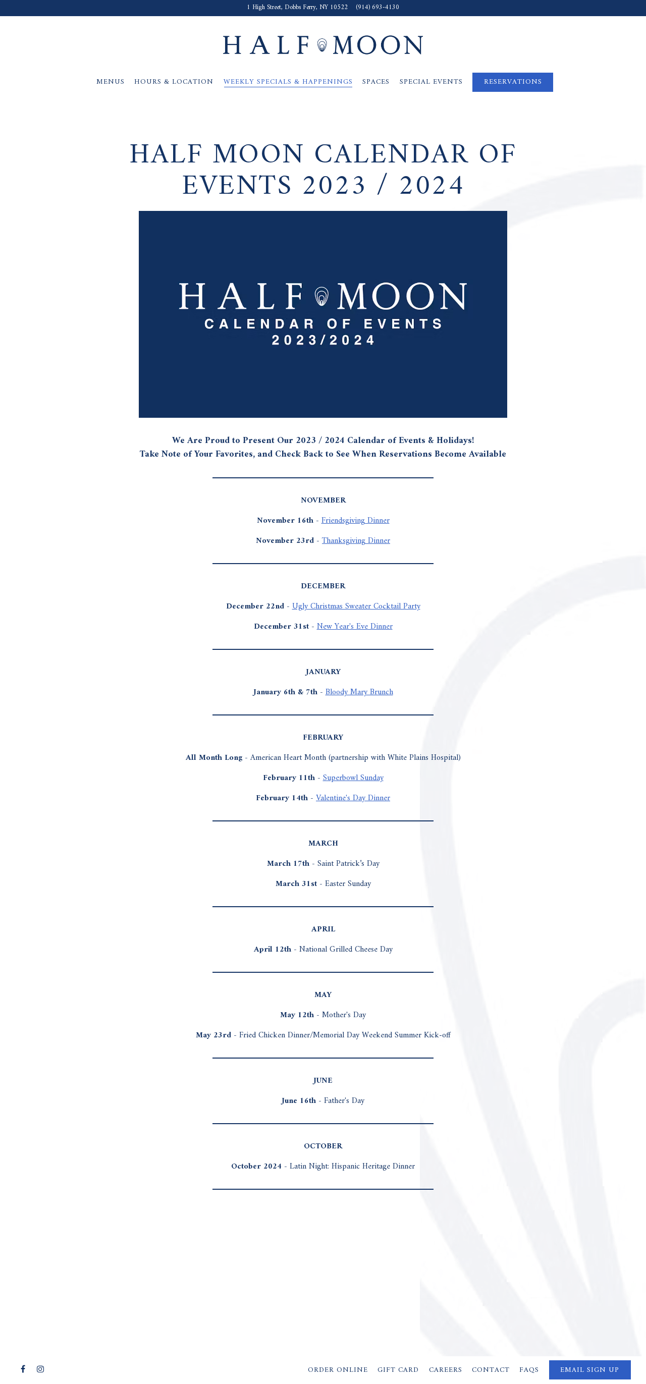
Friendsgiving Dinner (355, 521)
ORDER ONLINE (338, 1370)
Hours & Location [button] (173, 82)
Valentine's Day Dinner (353, 798)
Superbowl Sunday (353, 778)
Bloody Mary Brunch (359, 692)
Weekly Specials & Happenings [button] (288, 82)
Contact (491, 1370)
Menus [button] (110, 82)
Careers (445, 1370)
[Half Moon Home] (323, 44)
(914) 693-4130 (377, 8)
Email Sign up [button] (589, 1370)
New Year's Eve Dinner (355, 627)
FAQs (529, 1370)
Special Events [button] (431, 82)
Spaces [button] (376, 82)
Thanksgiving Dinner (356, 541)
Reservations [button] (513, 82)
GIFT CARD (398, 1370)
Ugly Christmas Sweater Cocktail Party (356, 606)
